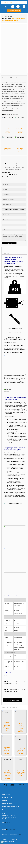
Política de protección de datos (10, 806)
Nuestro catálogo (7, 797)
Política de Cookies (7, 803)
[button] (24, 6)
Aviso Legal (5, 800)
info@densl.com (10, 829)
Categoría (2, 207)
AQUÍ (19, 835)
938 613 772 (7, 822)
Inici (3, 16)
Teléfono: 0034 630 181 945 (14, 785)
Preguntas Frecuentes (8, 809)
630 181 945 (8, 826)
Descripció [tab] (6, 253)
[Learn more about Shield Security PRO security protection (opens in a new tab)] (2, 842)
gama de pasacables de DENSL (15, 352)
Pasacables (8, 18)
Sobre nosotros (6, 794)
